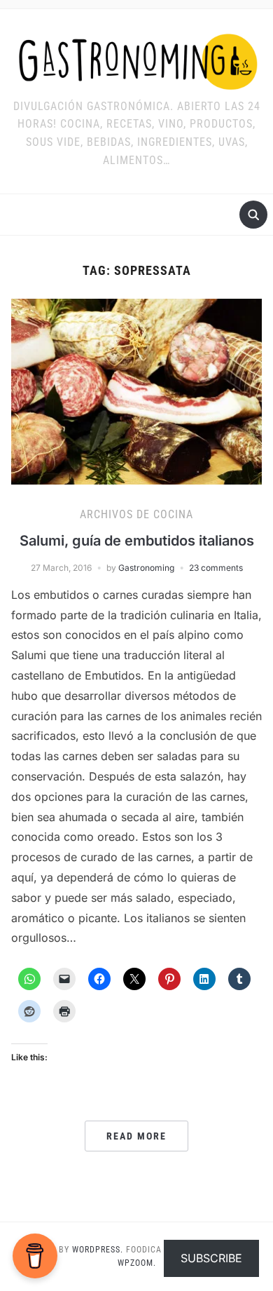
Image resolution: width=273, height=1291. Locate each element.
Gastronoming (146, 567)
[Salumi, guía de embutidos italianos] (136, 391)
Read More (136, 1136)
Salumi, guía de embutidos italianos (137, 540)
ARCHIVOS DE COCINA (136, 514)
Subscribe (211, 1258)
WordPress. (97, 1250)
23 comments (216, 567)
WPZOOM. (137, 1263)
